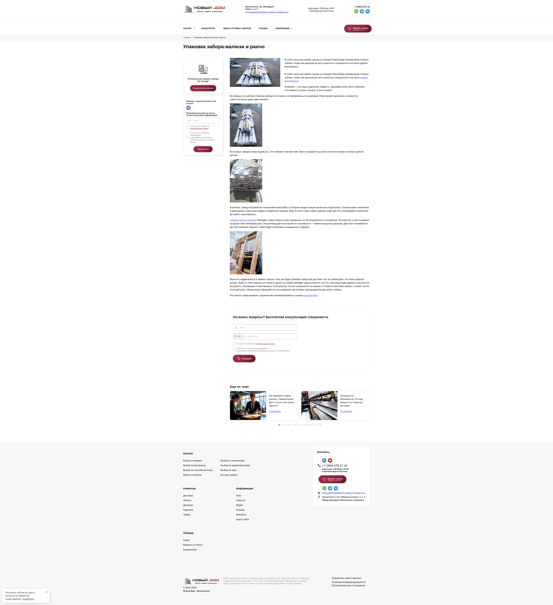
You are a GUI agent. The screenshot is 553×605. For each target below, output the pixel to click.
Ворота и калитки (192, 475)
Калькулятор (208, 29)
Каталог (187, 29)
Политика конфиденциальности (349, 582)
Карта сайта (242, 519)
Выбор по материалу (194, 465)
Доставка (188, 495)
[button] (279, 424)
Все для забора (229, 475)
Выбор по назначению (233, 460)
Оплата (187, 500)
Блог (238, 495)
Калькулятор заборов (203, 88)
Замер (186, 514)
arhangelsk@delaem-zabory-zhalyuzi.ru (266, 12)
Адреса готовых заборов (237, 29)
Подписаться (203, 149)
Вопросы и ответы (193, 545)
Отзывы (263, 29)
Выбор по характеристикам (235, 465)
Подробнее (28, 599)
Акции (186, 540)
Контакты (241, 514)
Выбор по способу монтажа (198, 470)
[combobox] (238, 336)
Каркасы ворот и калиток (243, 220)
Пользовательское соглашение (348, 585)
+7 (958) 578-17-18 (362, 7)
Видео (239, 505)
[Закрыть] (46, 592)
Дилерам (188, 505)
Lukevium (356, 578)
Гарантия (188, 510)
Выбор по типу (228, 470)
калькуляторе (310, 295)
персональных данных (199, 128)
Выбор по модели (192, 460)
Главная (187, 37)
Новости (240, 500)
